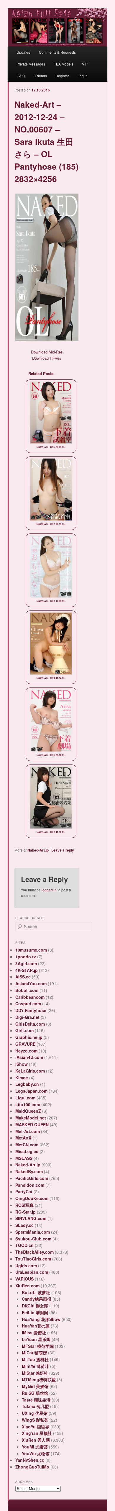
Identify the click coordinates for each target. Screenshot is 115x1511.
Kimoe (21, 1078)
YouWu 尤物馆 (36, 1453)
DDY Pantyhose (30, 1010)
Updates (23, 52)
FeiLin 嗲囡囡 (35, 1312)
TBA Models (63, 63)
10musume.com (31, 950)
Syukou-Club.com (33, 1239)
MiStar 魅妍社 (35, 1373)
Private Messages (31, 63)
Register (62, 75)
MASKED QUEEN (32, 1124)
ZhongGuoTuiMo (32, 1467)
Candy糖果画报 (36, 1299)
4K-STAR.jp (26, 970)
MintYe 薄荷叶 (35, 1366)
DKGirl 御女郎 (35, 1306)
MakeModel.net (30, 1118)
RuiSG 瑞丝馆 (35, 1393)
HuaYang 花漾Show (41, 1319)
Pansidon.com (29, 1185)
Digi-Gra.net (27, 1017)
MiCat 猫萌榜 (34, 1353)
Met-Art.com (27, 1131)
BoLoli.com (26, 990)
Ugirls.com (26, 1265)
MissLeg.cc (26, 1151)
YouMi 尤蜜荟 (35, 1447)
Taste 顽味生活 (36, 1400)
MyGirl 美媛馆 (35, 1386)
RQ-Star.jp (25, 1212)
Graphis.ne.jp (28, 1037)
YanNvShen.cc (29, 1460)
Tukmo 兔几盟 (35, 1406)
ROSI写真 (24, 1205)
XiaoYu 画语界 (35, 1427)
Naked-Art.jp (38, 850)
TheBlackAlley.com (34, 1252)
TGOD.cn (24, 1245)
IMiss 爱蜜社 (34, 1332)
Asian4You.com (31, 983)
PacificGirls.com (31, 1178)
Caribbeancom (30, 997)
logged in (49, 889)
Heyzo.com (26, 1051)
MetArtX (23, 1138)
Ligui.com (25, 1098)
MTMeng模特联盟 (39, 1379)
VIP (85, 63)
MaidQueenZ (28, 1111)
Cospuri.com (28, 1003)
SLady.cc (24, 1225)
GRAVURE (25, 1044)
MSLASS (23, 1158)
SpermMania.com (32, 1232)
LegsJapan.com (31, 1091)
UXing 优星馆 (34, 1413)
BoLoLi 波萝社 (36, 1292)
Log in (83, 75)
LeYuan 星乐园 (36, 1339)
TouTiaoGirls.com (33, 1259)
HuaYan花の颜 (36, 1326)
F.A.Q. (21, 75)
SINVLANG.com (30, 1218)
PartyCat (23, 1191)
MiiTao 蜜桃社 (35, 1359)
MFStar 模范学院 (38, 1346)
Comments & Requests (57, 52)
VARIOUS (24, 1279)
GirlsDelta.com (30, 1024)
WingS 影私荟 (35, 1420)
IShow (21, 1064)
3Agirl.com (26, 963)
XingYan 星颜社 (37, 1433)
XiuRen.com (27, 1286)
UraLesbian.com (31, 1272)
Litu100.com (27, 1104)
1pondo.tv (25, 957)
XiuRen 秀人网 (36, 1440)
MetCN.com (26, 1144)
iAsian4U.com (29, 1057)
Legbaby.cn (27, 1084)
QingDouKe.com (31, 1198)
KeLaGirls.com (30, 1071)
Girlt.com (24, 1030)
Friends (41, 75)
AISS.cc (23, 977)
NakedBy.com (29, 1171)
